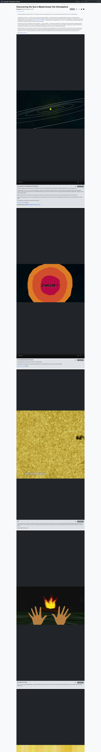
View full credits (20, 11)
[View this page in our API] (76, 9)
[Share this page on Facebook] (84, 9)
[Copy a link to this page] (79, 9)
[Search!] (99, 1)
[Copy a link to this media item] (75, 186)
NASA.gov (25, 32)
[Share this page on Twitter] (81, 9)
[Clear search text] (97, 1)
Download (81, 186)
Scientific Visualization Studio (12, 1)
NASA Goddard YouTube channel (33, 204)
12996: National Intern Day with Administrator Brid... (71, 4)
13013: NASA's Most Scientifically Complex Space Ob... (27, 4)
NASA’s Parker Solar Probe (39, 20)
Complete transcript (21, 202)
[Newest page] (84, 4)
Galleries (78, 1)
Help (83, 1)
